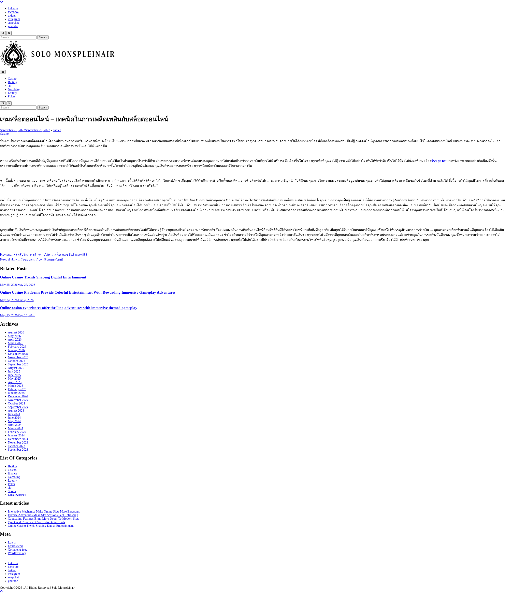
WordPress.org (17, 553)
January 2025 (16, 392)
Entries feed (15, 546)
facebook (13, 12)
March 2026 (15, 343)
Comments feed (17, 549)
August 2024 (16, 410)
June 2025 (14, 375)
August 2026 (16, 332)
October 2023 (16, 446)
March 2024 (15, 428)
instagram (14, 19)
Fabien (57, 130)
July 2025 (14, 371)
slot (10, 85)
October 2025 (16, 360)
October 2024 (16, 403)
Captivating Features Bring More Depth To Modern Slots (43, 518)
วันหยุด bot (438, 160)
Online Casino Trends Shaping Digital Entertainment (43, 277)
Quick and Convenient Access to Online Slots (36, 522)
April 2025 (15, 382)
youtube (13, 26)
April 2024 (15, 424)
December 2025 (18, 353)
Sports (12, 491)
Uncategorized (17, 494)
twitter (12, 15)
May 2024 (14, 421)
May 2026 (14, 336)
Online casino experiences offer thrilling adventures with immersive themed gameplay (68, 308)
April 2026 (15, 339)
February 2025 (17, 389)
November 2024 (18, 400)
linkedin (13, 8)
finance (12, 473)
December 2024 (18, 396)
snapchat (13, 22)
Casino (12, 78)
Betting (12, 82)
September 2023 (18, 449)
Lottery (12, 92)
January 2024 (16, 435)
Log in (12, 542)
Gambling (14, 89)
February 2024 (17, 431)
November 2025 (18, 357)
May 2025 (14, 378)
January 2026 (16, 350)
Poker (11, 96)
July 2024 (14, 414)
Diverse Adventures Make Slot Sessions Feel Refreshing (43, 515)
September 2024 (18, 407)
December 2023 (18, 439)
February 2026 (17, 346)
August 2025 (16, 368)
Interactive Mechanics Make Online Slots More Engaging (43, 511)
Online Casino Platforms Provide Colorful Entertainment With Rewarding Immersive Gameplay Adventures (87, 292)
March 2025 (15, 385)
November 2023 (18, 442)
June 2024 (14, 417)
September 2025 (18, 364)
